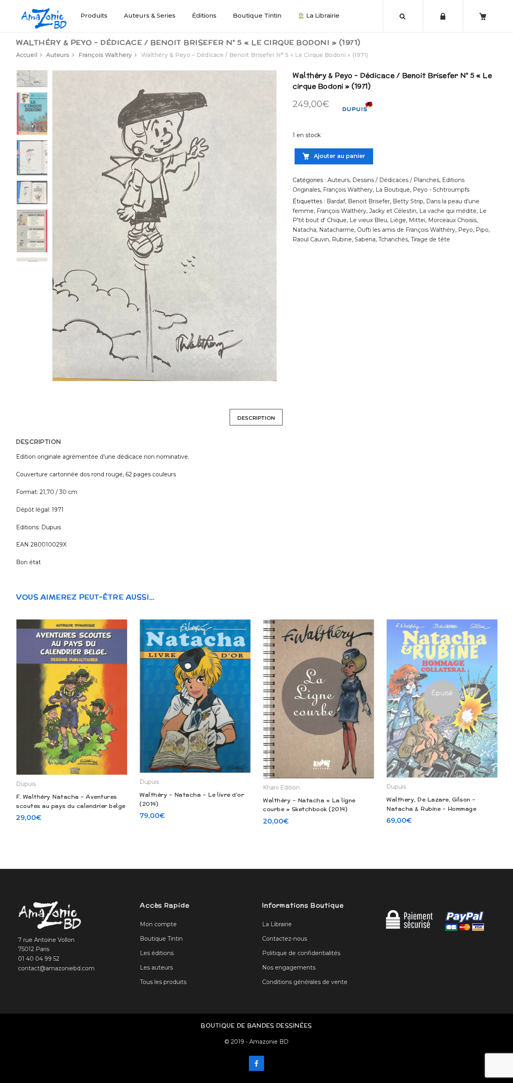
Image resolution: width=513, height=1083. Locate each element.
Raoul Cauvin (311, 239)
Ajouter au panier (338, 156)
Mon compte (158, 924)
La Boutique (393, 189)
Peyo (465, 229)
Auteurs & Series (150, 15)
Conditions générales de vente (304, 982)
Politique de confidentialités (301, 953)
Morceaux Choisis (452, 220)
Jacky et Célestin (392, 211)
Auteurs (57, 55)
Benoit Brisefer (369, 201)
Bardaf (336, 201)
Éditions (204, 15)
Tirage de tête (430, 239)
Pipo (482, 229)
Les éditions (157, 953)
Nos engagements (288, 967)
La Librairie (322, 15)
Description (256, 418)
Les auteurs (156, 967)
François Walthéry (341, 211)
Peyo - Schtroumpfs (441, 189)
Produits (94, 15)
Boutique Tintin (257, 15)
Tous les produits (163, 982)
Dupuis (26, 783)
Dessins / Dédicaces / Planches (395, 180)
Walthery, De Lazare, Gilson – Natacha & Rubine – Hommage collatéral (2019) (431, 809)
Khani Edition (281, 787)
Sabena (365, 239)
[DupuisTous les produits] (357, 108)
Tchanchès (393, 239)
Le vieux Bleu (368, 220)
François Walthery (105, 55)
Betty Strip (408, 201)
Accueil (26, 55)
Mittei (417, 220)
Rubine (342, 239)
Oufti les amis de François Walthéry (406, 229)
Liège (398, 220)
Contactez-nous (284, 938)
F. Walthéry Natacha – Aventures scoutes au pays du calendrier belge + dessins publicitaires (70, 806)
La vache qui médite (448, 211)
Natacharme (336, 229)
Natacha (304, 229)
